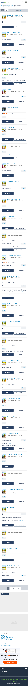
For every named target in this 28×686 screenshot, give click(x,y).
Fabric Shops (4, 636)
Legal (17, 681)
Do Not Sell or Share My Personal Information (17, 679)
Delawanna (11, 154)
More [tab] (2, 674)
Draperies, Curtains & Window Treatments (10, 639)
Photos (23, 21)
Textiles (12, 5)
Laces (2, 641)
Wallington (8, 5)
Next (18, 588)
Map (7, 10)
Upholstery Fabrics (5, 643)
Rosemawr (11, 294)
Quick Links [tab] (4, 671)
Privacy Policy (4, 679)
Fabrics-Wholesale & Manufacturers (14, 16)
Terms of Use (12, 681)
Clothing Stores (4, 638)
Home (2, 5)
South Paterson (12, 443)
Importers (3, 640)
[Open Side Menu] (26, 2)
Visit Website (21, 27)
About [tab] (2, 668)
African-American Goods (6, 645)
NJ (4, 5)
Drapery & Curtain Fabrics (7, 637)
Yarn (2, 644)
